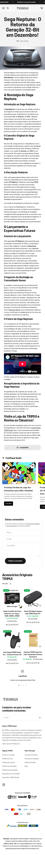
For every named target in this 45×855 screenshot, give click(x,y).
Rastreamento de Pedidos (11, 774)
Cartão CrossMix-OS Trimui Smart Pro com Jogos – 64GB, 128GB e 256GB (12, 613)
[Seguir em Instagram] (3, 784)
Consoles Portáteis (31, 755)
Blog (26, 766)
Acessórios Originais (32, 759)
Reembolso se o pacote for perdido (18, 2)
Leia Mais (8, 503)
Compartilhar (24, 447)
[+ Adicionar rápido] (19, 605)
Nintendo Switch (14, 310)
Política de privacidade (32, 524)
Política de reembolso (9, 766)
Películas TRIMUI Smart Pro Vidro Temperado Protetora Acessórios (33, 654)
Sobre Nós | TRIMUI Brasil (10, 777)
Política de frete (7, 759)
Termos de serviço (12, 526)
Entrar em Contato (8, 755)
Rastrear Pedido (30, 762)
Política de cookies (8, 762)
